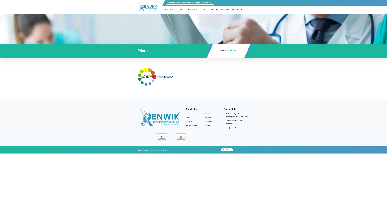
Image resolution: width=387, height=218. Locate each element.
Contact (240, 9)
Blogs (233, 9)
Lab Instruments (193, 9)
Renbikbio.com (227, 150)
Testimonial (209, 117)
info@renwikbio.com (233, 128)
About (172, 9)
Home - (222, 51)
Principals (214, 9)
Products (181, 9)
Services (206, 9)
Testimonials (224, 9)
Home (166, 9)
